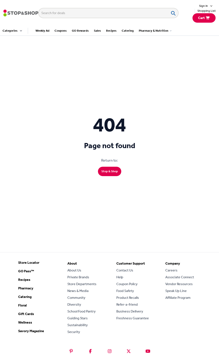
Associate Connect (179, 277)
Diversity (74, 304)
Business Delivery (129, 311)
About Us (74, 270)
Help (119, 277)
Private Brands (78, 277)
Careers (171, 270)
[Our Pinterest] (71, 351)
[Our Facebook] (90, 351)
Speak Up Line (176, 291)
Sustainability (77, 325)
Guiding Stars (77, 318)
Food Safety (125, 291)
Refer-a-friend (127, 304)
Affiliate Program (178, 298)
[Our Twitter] (128, 351)
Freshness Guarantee (132, 318)
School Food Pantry (81, 311)
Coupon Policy (127, 284)
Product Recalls (127, 298)
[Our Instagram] (109, 351)
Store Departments (81, 284)
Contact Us (124, 270)
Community (76, 298)
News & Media (78, 291)
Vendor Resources (179, 284)
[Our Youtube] (148, 351)
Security (73, 332)
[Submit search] (173, 13)
